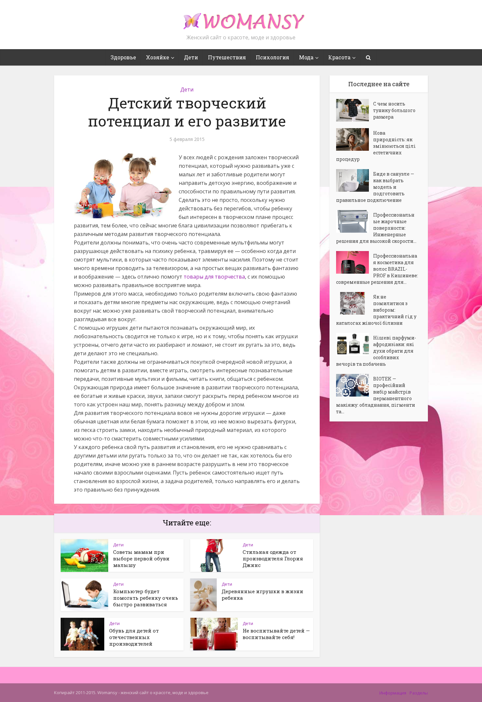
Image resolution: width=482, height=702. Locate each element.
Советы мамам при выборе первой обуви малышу (141, 558)
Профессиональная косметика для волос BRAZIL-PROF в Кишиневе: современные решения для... (377, 269)
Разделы (419, 693)
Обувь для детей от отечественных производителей (134, 637)
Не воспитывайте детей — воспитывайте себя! (276, 633)
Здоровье (123, 57)
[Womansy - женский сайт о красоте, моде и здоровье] (241, 18)
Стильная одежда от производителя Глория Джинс (273, 558)
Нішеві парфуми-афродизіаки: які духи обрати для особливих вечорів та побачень (376, 351)
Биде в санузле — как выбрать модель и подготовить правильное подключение (375, 187)
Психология (272, 57)
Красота (339, 57)
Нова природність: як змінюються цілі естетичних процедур (376, 146)
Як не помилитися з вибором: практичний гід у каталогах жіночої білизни (376, 310)
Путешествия (227, 57)
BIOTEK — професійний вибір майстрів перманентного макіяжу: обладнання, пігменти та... (375, 395)
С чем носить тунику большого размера (394, 110)
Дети (191, 57)
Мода (306, 57)
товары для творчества (214, 276)
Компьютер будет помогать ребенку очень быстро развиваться (145, 598)
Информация (392, 693)
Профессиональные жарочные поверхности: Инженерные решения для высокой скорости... (376, 228)
